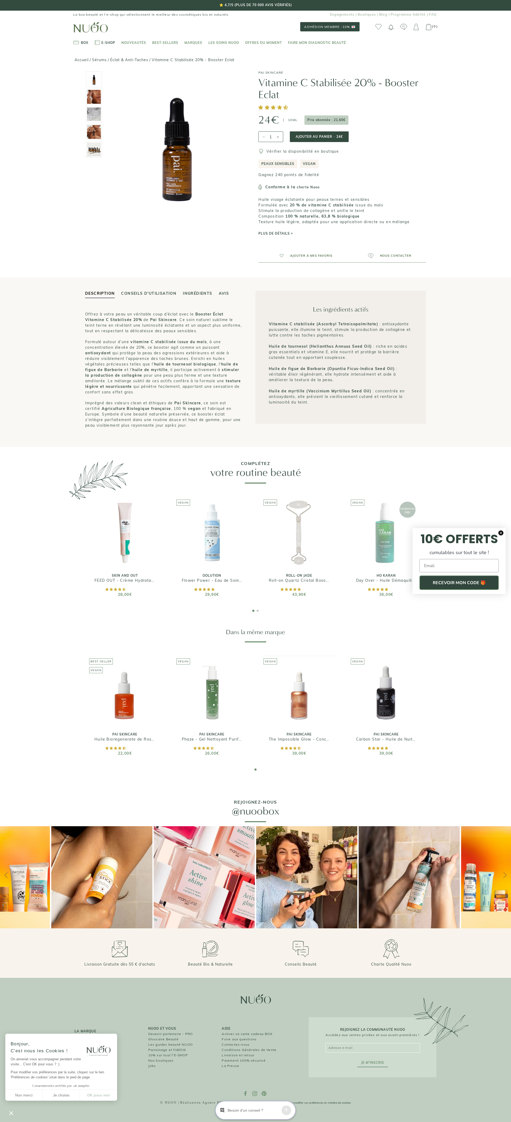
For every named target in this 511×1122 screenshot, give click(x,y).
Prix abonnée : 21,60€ (326, 120)
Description (100, 293)
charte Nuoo (308, 187)
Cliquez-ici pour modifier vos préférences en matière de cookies (312, 1102)
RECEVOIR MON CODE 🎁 (459, 583)
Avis (224, 293)
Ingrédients (197, 293)
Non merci (23, 1095)
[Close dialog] (501, 533)
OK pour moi (98, 1095)
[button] (274, 108)
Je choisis (61, 1095)
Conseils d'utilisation (148, 293)
